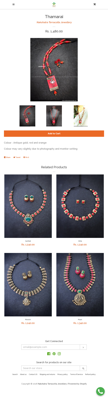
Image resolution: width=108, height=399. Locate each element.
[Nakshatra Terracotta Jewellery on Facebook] (48, 354)
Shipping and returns (47, 374)
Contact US (33, 374)
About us (23, 374)
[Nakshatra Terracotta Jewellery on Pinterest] (54, 354)
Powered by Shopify (77, 384)
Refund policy (90, 374)
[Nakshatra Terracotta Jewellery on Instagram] (59, 354)
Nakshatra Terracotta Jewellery (54, 22)
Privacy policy (62, 374)
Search (15, 374)
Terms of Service (76, 374)
